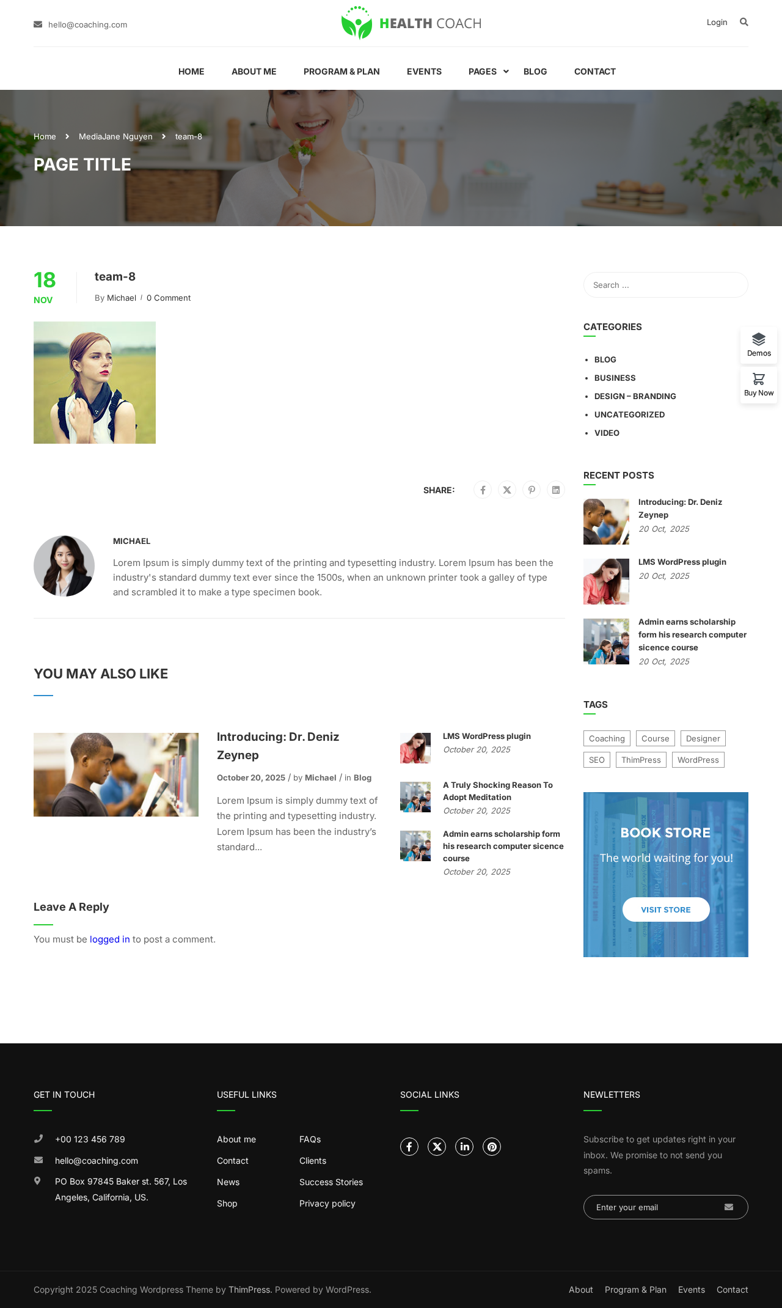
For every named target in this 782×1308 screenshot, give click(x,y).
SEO (597, 760)
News (228, 1182)
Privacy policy (327, 1203)
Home (191, 71)
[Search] (733, 285)
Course (655, 738)
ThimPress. (250, 1289)
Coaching (607, 738)
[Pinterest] (531, 490)
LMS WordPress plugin (487, 736)
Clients (312, 1160)
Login (717, 22)
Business (615, 378)
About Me (254, 71)
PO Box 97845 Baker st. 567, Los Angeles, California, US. (121, 1189)
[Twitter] (507, 490)
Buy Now (759, 392)
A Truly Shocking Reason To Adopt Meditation (498, 791)
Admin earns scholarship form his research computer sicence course (503, 846)
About (581, 1289)
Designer (703, 738)
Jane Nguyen (127, 136)
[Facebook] (483, 490)
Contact (595, 71)
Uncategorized (629, 414)
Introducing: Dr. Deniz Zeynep (278, 746)
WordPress (698, 760)
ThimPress (641, 760)
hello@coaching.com (87, 24)
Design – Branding (635, 396)
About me (236, 1139)
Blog (535, 71)
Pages (483, 71)
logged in (110, 939)
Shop (227, 1203)
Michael (121, 298)
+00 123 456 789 (90, 1139)
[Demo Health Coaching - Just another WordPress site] (411, 23)
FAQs (310, 1139)
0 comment (169, 298)
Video (606, 433)
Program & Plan (342, 71)
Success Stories (331, 1182)
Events (424, 71)
